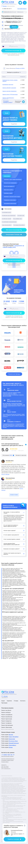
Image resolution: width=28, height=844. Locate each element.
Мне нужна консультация (13, 230)
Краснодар (12, 739)
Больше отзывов (14, 494)
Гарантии (9, 700)
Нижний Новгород (14, 743)
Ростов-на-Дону (13, 741)
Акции (3, 700)
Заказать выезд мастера (13, 312)
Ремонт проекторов (6, 719)
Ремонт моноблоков (6, 716)
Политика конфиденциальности (7, 758)
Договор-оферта (4, 761)
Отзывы (16, 700)
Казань (11, 747)
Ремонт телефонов (6, 723)
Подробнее (14, 124)
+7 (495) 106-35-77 (7, 8)
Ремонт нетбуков (5, 712)
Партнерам (4, 703)
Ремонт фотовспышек (7, 725)
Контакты (22, 700)
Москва (11, 734)
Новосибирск (12, 745)
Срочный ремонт (22, 8)
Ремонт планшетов (6, 721)
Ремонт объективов (6, 727)
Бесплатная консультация (12, 50)
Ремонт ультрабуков (6, 714)
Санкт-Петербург (14, 736)
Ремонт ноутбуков (6, 710)
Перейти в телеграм (13, 839)
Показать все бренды (14, 374)
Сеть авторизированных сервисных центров (8, 4)
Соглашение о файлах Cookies (7, 760)
